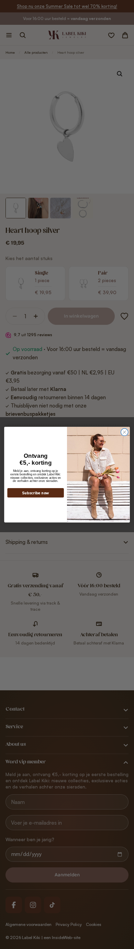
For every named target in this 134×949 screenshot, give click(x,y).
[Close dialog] (124, 432)
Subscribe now (35, 492)
